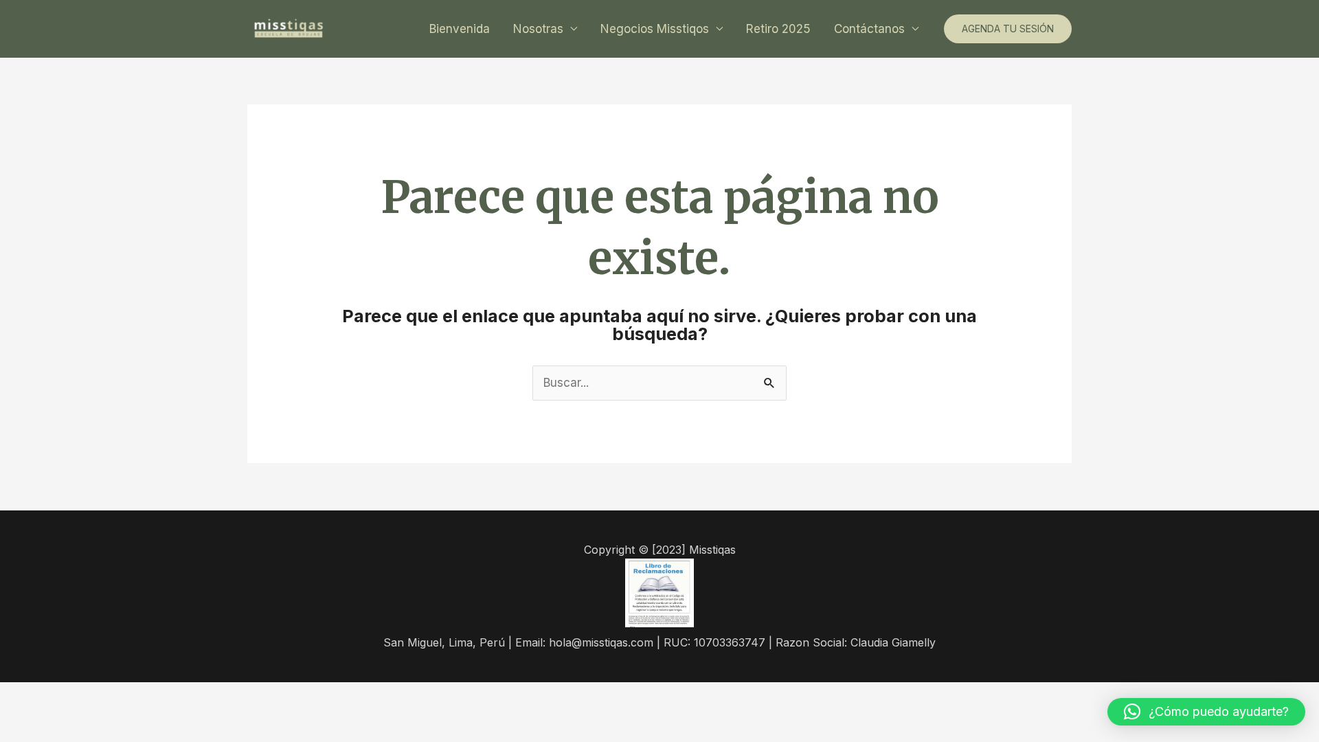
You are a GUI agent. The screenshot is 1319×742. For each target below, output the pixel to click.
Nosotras (538, 29)
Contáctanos (869, 29)
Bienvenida (459, 29)
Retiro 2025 (778, 29)
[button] (1206, 712)
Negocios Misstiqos (654, 29)
